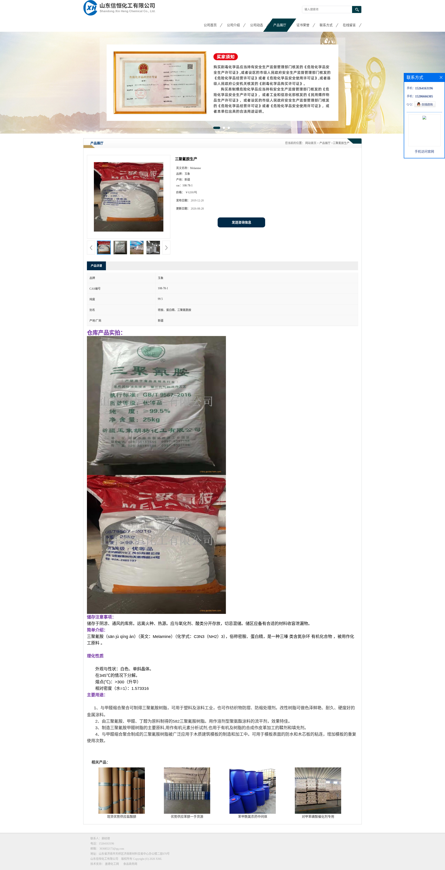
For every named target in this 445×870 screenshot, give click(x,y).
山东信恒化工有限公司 (104, 859)
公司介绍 (233, 25)
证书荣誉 (302, 25)
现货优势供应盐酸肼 (121, 816)
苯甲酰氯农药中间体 (252, 816)
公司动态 (256, 25)
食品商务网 (130, 864)
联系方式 (326, 25)
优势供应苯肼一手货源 (187, 816)
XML (159, 859)
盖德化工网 (112, 864)
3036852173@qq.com (111, 848)
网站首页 (310, 143)
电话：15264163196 (102, 843)
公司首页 (210, 25)
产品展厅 (279, 25)
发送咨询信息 (241, 222)
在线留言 (349, 25)
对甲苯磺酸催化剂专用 (318, 816)
